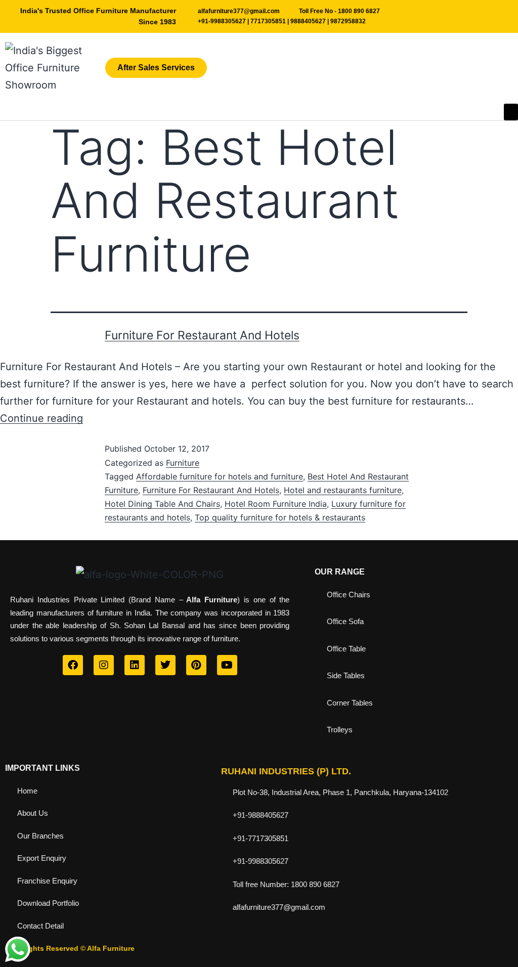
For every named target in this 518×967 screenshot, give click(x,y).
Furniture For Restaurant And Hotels (202, 335)
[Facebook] (73, 665)
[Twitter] (165, 665)
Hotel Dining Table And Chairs (162, 504)
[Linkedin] (134, 665)
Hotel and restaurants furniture (343, 490)
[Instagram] (104, 665)
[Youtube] (227, 665)
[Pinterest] (196, 665)
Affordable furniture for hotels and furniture (219, 476)
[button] (511, 112)
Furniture (182, 463)
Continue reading (41, 418)
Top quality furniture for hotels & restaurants (280, 517)
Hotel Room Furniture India (276, 504)
